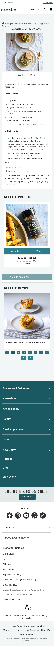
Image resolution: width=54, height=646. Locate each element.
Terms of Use (9, 630)
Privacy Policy (15, 626)
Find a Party (48, 3)
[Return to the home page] (3, 23)
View (38, 251)
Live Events (10, 476)
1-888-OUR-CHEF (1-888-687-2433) (19, 579)
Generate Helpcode (11, 599)
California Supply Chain (34, 626)
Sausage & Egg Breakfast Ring (35, 343)
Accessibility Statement (28, 630)
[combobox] (27, 388)
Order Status (8, 554)
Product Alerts (9, 569)
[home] (27, 608)
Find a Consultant (8, 3)
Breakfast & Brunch (23, 24)
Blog (5, 467)
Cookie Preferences (27, 634)
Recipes (10, 24)
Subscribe (27, 496)
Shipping (7, 564)
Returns (6, 559)
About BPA (46, 630)
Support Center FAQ (12, 574)
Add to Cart (16, 251)
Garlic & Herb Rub (23, 108)
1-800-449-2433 (10, 585)
